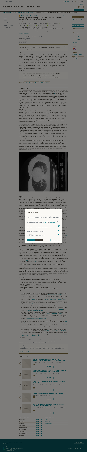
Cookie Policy (45, 222)
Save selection (55, 240)
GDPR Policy (52, 222)
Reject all (39, 240)
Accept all (31, 240)
